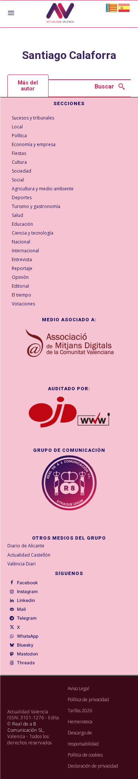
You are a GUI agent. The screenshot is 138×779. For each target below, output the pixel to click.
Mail (21, 609)
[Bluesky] (11, 645)
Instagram (27, 591)
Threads (26, 662)
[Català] (112, 7)
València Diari (21, 564)
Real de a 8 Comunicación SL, (26, 727)
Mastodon (27, 654)
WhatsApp (27, 636)
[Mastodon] (11, 654)
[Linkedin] (11, 600)
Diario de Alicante (26, 546)
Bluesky (25, 645)
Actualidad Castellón (28, 555)
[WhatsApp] (11, 636)
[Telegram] (11, 618)
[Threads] (11, 663)
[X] (11, 627)
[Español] (124, 7)
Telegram (27, 618)
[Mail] (11, 609)
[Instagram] (11, 591)
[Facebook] (11, 582)
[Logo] (60, 14)
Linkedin (26, 600)
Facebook (27, 582)
